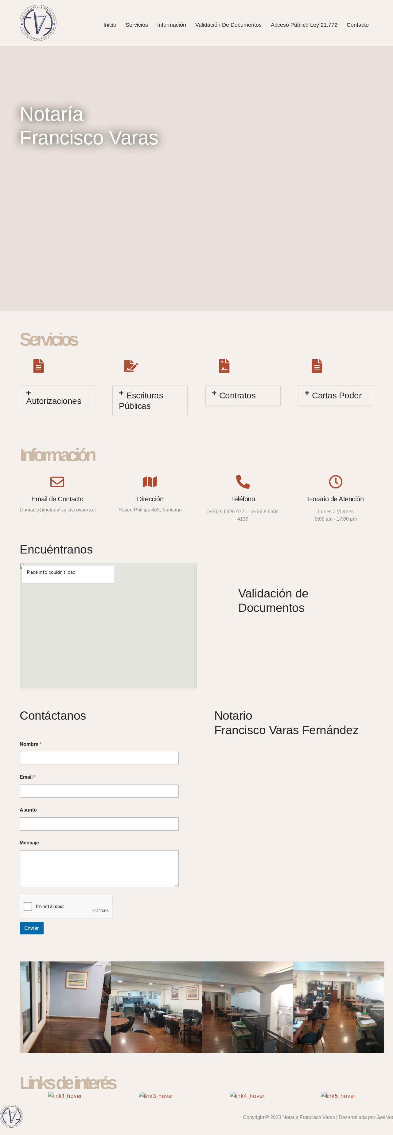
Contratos (237, 395)
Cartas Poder (336, 395)
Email (28, 777)
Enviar (31, 928)
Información (171, 25)
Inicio (109, 25)
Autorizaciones (53, 401)
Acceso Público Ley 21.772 (304, 25)
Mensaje (29, 842)
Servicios (137, 25)
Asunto (28, 809)
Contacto (358, 25)
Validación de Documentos (228, 25)
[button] (57, 398)
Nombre (30, 744)
